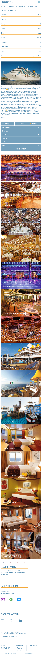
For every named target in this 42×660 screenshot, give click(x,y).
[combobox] (21, 127)
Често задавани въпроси (19, 648)
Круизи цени (19, 645)
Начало (3, 6)
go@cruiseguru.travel (8, 593)
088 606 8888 (5, 591)
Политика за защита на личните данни (14, 635)
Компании (11, 6)
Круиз (3, 645)
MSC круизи (34, 645)
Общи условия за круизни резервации (14, 633)
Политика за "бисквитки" (10, 636)
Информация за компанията (10, 632)
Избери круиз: (6, 124)
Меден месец (29, 653)
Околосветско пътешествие (5, 647)
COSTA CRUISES (20, 6)
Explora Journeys (10, 653)
